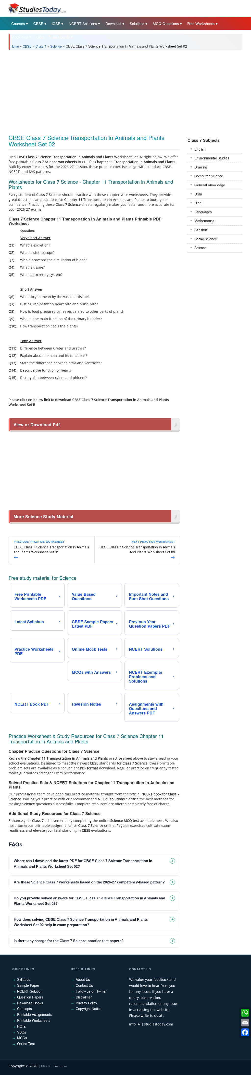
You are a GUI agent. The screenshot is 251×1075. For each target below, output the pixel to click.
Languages (203, 211)
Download (113, 23)
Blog (40, 36)
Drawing (200, 167)
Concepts (24, 1008)
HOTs (21, 1026)
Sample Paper (28, 985)
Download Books (30, 1002)
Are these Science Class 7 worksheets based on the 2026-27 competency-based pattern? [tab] (89, 882)
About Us (83, 979)
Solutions (137, 23)
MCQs (22, 1037)
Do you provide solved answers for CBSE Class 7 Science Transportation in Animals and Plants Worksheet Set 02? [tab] (89, 901)
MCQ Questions (166, 23)
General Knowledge (209, 184)
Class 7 (41, 46)
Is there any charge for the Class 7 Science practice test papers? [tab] (69, 941)
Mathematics (204, 220)
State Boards (59, 36)
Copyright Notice (88, 1008)
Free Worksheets (201, 23)
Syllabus (23, 979)
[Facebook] (245, 1032)
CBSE (38, 23)
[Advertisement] (125, 90)
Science (56, 46)
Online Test (26, 1043)
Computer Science (208, 175)
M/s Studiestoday (54, 1066)
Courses (18, 23)
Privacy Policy (86, 1002)
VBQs (21, 1032)
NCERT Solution (29, 991)
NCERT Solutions (83, 23)
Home (15, 46)
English (200, 149)
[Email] (245, 1022)
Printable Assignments (34, 1014)
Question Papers (30, 997)
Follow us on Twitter (91, 991)
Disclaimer (84, 997)
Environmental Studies (211, 157)
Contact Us (84, 985)
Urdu (198, 194)
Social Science (205, 238)
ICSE (56, 23)
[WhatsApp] (245, 1013)
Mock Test (19, 36)
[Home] (36, 8)
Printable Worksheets (33, 1020)
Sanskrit (200, 229)
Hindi (198, 202)
